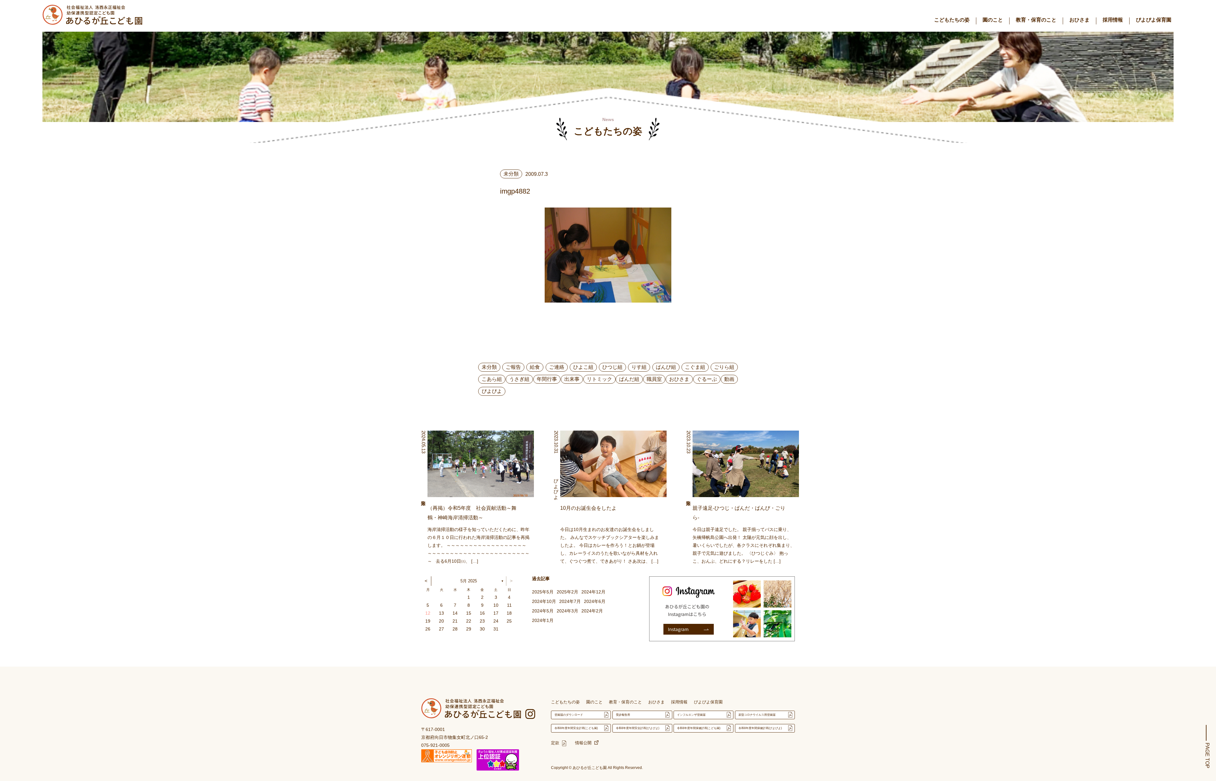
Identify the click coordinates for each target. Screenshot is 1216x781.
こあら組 (492, 379)
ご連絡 (556, 367)
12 (427, 613)
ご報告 (513, 367)
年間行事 (547, 379)
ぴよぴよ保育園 (1153, 19)
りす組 (639, 367)
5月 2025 (468, 581)
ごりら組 (724, 367)
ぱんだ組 (629, 379)
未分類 (489, 367)
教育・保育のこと (1036, 19)
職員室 (654, 379)
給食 (535, 367)
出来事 (572, 379)
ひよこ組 (583, 367)
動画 (729, 379)
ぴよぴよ (492, 391)
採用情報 (1113, 19)
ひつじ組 (612, 367)
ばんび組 (666, 367)
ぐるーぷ (707, 379)
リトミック (599, 379)
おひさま (1079, 19)
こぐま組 (695, 367)
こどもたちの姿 (952, 19)
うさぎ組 (519, 379)
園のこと (993, 19)
